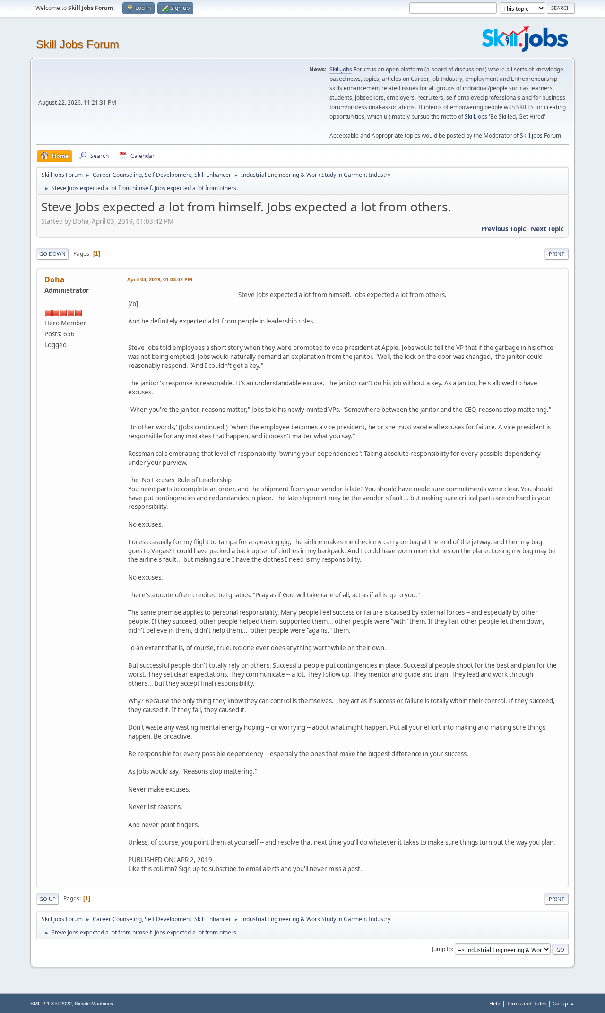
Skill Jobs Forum (77, 44)
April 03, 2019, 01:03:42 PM (159, 279)
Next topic (547, 229)
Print (556, 253)
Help (495, 1003)
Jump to (442, 949)
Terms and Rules (526, 1003)
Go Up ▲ (564, 1003)
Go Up (47, 898)
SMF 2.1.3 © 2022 (51, 1003)
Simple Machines (94, 1003)
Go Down (52, 253)
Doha (54, 279)
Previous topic (503, 229)
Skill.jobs (340, 69)
